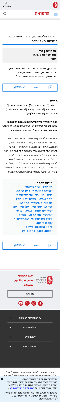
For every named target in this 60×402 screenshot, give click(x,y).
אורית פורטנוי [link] (33, 187)
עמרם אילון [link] (29, 199)
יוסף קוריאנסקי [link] (25, 195)
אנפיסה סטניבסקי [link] (42, 191)
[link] (55, 5)
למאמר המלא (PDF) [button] (26, 87)
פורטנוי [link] (48, 202)
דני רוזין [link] (47, 187)
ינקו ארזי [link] (24, 206)
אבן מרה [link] (47, 214)
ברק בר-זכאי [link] (22, 191)
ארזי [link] (49, 210)
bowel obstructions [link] (39, 226)
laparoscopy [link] (44, 222)
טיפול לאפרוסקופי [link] (41, 218)
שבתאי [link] (28, 210)
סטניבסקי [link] (36, 202)
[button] (55, 14)
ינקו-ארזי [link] (36, 206)
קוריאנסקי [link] (40, 210)
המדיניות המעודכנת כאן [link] (21, 388)
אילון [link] (19, 210)
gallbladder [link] (44, 230)
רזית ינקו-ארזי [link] (43, 195)
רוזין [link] (18, 199)
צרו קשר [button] (30, 294)
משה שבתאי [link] (45, 199)
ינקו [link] (14, 206)
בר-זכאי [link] (24, 202)
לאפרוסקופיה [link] (22, 218)
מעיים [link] (22, 214)
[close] (2, 380)
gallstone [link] (28, 230)
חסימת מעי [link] (34, 214)
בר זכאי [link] (48, 206)
